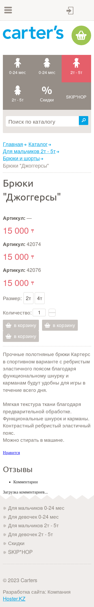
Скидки (16, 543)
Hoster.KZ (14, 598)
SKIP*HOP (20, 552)
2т (28, 298)
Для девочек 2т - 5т (30, 534)
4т (39, 298)
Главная (13, 144)
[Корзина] (81, 35)
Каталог (38, 144)
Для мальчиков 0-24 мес (36, 507)
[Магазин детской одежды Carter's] (33, 32)
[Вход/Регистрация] (70, 10)
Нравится (11, 452)
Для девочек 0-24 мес (33, 516)
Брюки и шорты (21, 158)
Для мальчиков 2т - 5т (29, 151)
